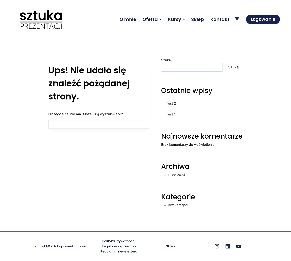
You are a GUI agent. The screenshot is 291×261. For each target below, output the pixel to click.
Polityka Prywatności (118, 241)
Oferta (150, 19)
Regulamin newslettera (118, 251)
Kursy (174, 19)
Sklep (197, 19)
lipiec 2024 (176, 175)
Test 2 (171, 103)
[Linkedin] (228, 246)
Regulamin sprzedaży (119, 246)
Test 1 (171, 114)
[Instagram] (217, 246)
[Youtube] (238, 246)
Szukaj (166, 60)
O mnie (128, 19)
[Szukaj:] (98, 124)
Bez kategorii (178, 205)
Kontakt (219, 19)
